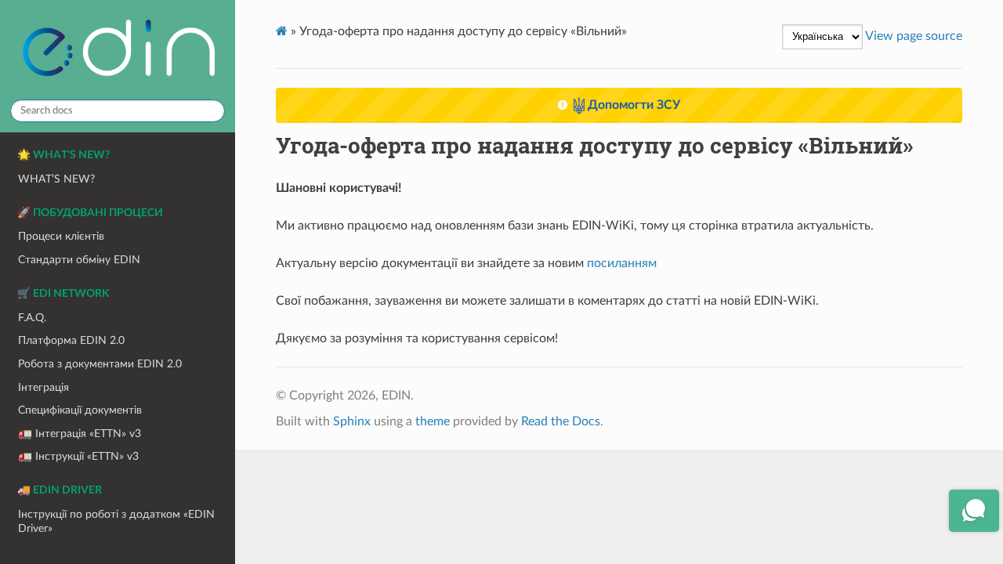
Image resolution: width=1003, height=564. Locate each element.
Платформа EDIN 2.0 (71, 340)
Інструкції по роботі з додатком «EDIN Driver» (116, 521)
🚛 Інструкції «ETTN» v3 (78, 456)
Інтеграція (43, 387)
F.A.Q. (32, 318)
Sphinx (352, 421)
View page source (913, 36)
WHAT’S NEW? (56, 179)
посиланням (622, 263)
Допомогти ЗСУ (632, 105)
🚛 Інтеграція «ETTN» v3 (79, 433)
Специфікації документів (80, 410)
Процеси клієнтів (61, 236)
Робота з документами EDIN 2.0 (100, 364)
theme (432, 421)
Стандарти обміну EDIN (79, 260)
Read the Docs (560, 421)
